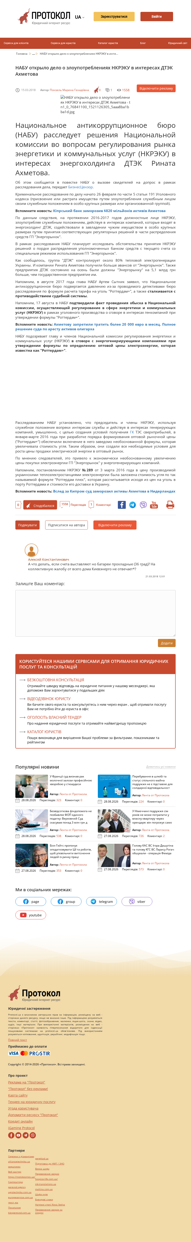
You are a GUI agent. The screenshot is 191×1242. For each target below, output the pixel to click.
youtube (35, 915)
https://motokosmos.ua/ (21, 1176)
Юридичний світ (177, 43)
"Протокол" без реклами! (28, 1089)
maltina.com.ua (44, 1189)
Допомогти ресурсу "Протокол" (33, 1115)
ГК (132, 432)
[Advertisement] (95, 387)
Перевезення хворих (47, 1173)
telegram (106, 901)
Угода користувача (23, 1108)
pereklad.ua (41, 1158)
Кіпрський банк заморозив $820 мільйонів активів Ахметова (109, 210)
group (70, 901)
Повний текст (17, 1040)
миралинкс (14, 1166)
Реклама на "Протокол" (26, 1082)
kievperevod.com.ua (19, 1212)
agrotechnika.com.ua (19, 1192)
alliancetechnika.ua (19, 1161)
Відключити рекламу (156, 88)
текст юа (13, 1202)
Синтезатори (15, 1182)
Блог (143, 43)
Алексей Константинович (48, 559)
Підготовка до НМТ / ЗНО (49, 1163)
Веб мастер (14, 1171)
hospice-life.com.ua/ (46, 1179)
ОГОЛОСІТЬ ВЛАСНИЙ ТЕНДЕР (54, 717)
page (35, 901)
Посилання (14, 1207)
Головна (22, 54)
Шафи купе (41, 1194)
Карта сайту (17, 1095)
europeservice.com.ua (20, 1197)
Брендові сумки (44, 1199)
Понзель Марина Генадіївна (69, 90)
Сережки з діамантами (21, 1156)
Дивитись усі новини (161, 767)
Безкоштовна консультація (55, 679)
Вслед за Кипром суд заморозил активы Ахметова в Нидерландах (114, 491)
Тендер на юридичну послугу (31, 1102)
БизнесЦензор (80, 187)
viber (141, 901)
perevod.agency (17, 1187)
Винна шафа (42, 1168)
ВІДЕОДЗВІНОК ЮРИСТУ (49, 698)
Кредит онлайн (20, 1121)
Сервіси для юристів (63, 43)
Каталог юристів (108, 43)
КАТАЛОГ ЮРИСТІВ (44, 731)
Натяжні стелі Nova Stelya (50, 1204)
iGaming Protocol (21, 1128)
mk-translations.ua (45, 1184)
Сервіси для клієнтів (16, 43)
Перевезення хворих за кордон (48, 1211)
